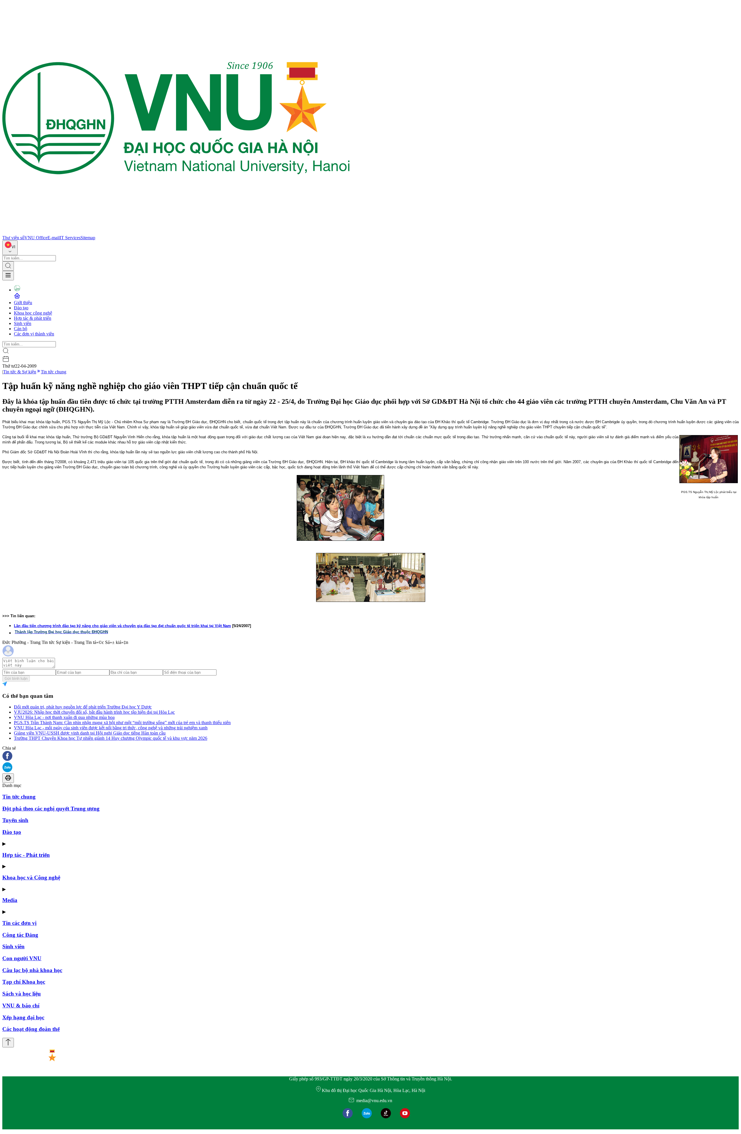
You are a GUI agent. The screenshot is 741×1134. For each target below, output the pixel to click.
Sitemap (87, 237)
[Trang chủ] (176, 232)
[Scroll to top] (8, 1042)
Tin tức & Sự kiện (19, 371)
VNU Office (35, 237)
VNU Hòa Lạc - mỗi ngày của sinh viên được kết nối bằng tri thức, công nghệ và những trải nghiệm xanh (111, 727)
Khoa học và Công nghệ (31, 877)
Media (9, 900)
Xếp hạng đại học (23, 1017)
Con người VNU (21, 958)
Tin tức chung (53, 371)
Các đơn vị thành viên (34, 333)
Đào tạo (21, 307)
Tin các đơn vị (19, 923)
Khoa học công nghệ (33, 313)
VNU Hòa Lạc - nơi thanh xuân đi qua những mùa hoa (64, 717)
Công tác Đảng (20, 935)
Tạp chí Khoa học (23, 982)
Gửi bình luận (16, 678)
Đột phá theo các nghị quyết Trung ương (51, 809)
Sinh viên (22, 323)
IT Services (70, 237)
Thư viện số (13, 237)
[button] (370, 756)
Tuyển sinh (15, 820)
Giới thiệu (23, 302)
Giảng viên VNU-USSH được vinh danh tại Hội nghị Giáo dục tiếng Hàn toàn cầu (90, 733)
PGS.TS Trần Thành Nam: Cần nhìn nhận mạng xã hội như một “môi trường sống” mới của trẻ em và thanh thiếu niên (122, 722)
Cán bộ (20, 328)
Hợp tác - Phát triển (26, 855)
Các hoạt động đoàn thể (31, 1029)
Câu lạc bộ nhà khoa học (32, 970)
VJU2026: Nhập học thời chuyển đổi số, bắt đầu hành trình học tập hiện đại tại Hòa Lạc (94, 712)
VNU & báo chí (20, 1005)
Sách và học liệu (21, 994)
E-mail (53, 237)
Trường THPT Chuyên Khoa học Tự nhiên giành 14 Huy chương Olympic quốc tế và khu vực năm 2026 (110, 738)
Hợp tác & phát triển (32, 318)
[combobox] (10, 247)
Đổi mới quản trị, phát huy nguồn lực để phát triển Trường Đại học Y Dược (83, 706)
